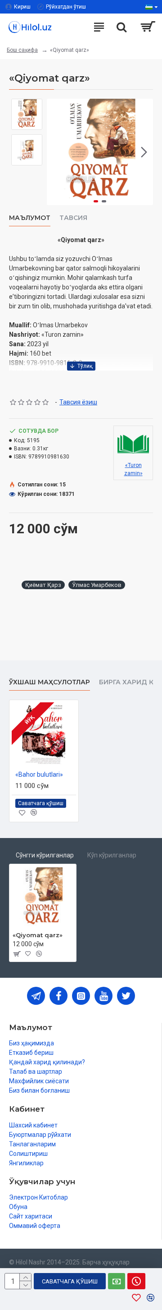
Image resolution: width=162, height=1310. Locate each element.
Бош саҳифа (22, 50)
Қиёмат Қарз (43, 585)
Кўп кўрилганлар (111, 855)
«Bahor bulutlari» (39, 774)
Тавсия (73, 218)
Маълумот (29, 218)
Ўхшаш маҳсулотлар (49, 682)
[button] (56, 152)
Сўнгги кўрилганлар (45, 855)
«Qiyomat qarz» (38, 935)
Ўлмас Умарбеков (97, 585)
